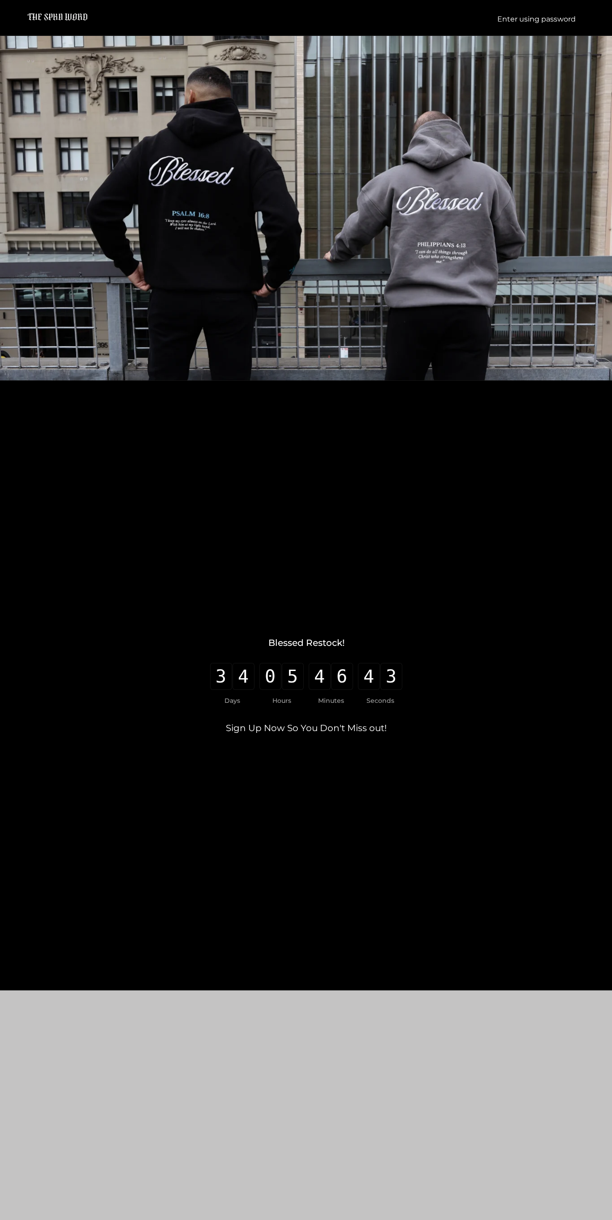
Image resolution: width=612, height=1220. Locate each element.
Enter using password (537, 19)
